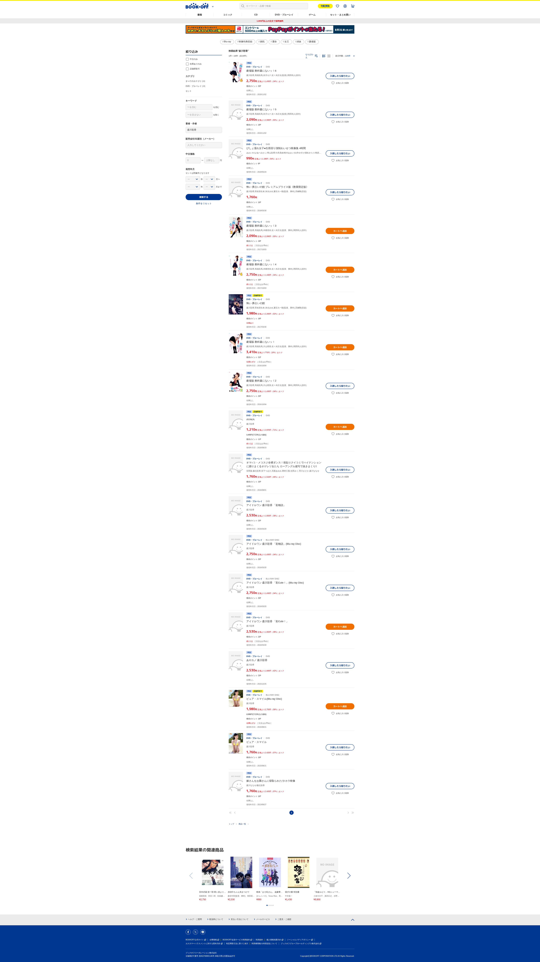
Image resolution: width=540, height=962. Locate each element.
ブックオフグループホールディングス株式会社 (300, 943)
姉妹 (299, 41)
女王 (286, 41)
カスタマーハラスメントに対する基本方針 (203, 943)
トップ (231, 824)
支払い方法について (239, 919)
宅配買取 (325, 6)
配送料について (216, 919)
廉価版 (312, 41)
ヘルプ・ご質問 (195, 919)
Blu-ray (227, 41)
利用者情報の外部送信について (264, 943)
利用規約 (259, 940)
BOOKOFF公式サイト (195, 940)
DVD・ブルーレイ (284, 15)
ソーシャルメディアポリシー (299, 940)
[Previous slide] (191, 876)
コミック (227, 15)
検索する (203, 197)
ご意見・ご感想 (284, 919)
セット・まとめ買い (340, 15)
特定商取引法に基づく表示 (237, 943)
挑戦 (262, 41)
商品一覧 (242, 824)
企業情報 (213, 940)
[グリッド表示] (329, 56)
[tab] (267, 905)
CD (256, 15)
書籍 (199, 15)
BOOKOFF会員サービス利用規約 (236, 940)
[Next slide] (348, 876)
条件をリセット (204, 203)
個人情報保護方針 (273, 940)
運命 (274, 41)
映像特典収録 (245, 41)
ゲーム (312, 15)
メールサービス (263, 919)
